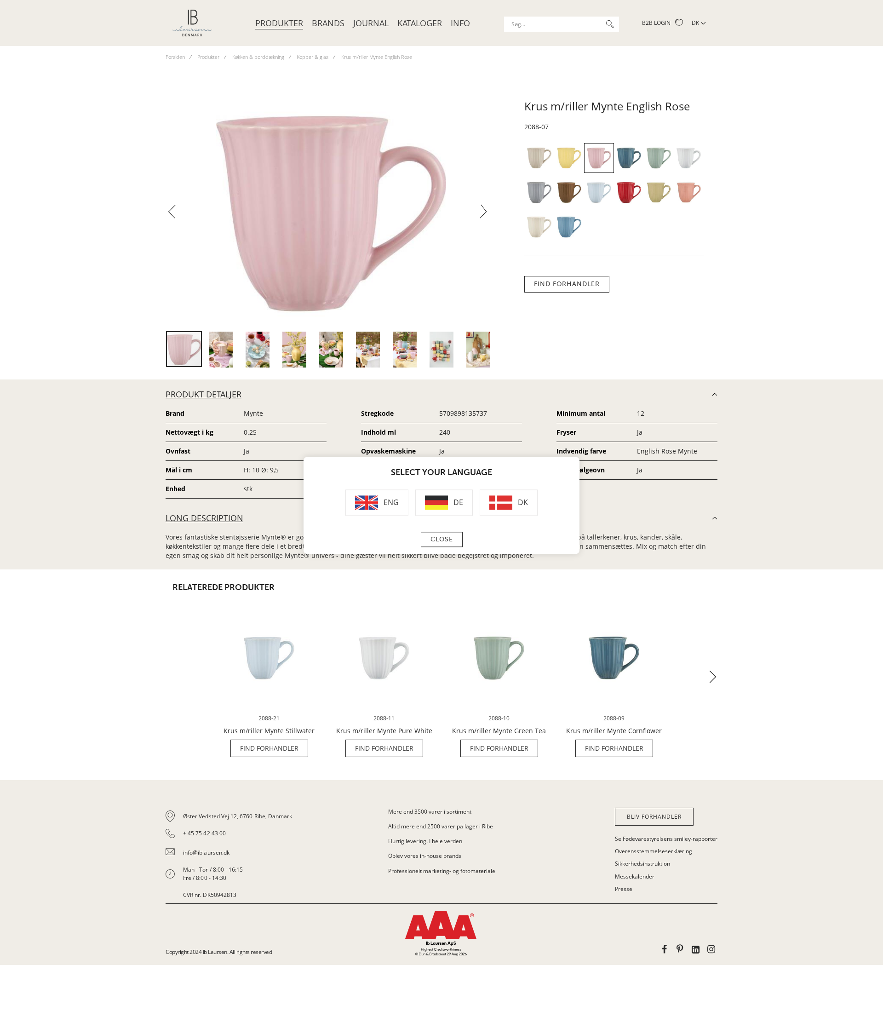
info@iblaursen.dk (206, 852)
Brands (328, 23)
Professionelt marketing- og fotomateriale (441, 871)
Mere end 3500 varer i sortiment (429, 812)
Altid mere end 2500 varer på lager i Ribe (440, 826)
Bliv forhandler (654, 817)
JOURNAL (371, 23)
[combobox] (561, 24)
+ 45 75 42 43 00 (204, 833)
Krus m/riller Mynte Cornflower (614, 731)
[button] (175, 214)
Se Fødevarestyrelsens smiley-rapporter (666, 839)
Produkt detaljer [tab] (203, 394)
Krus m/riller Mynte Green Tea (499, 731)
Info (460, 23)
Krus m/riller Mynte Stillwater (269, 731)
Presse (623, 889)
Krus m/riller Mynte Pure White (384, 731)
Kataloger (419, 23)
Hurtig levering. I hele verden (425, 841)
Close (441, 539)
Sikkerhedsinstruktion (642, 863)
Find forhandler (567, 284)
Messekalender (634, 876)
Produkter (279, 23)
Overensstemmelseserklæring (653, 851)
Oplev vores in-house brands (424, 856)
